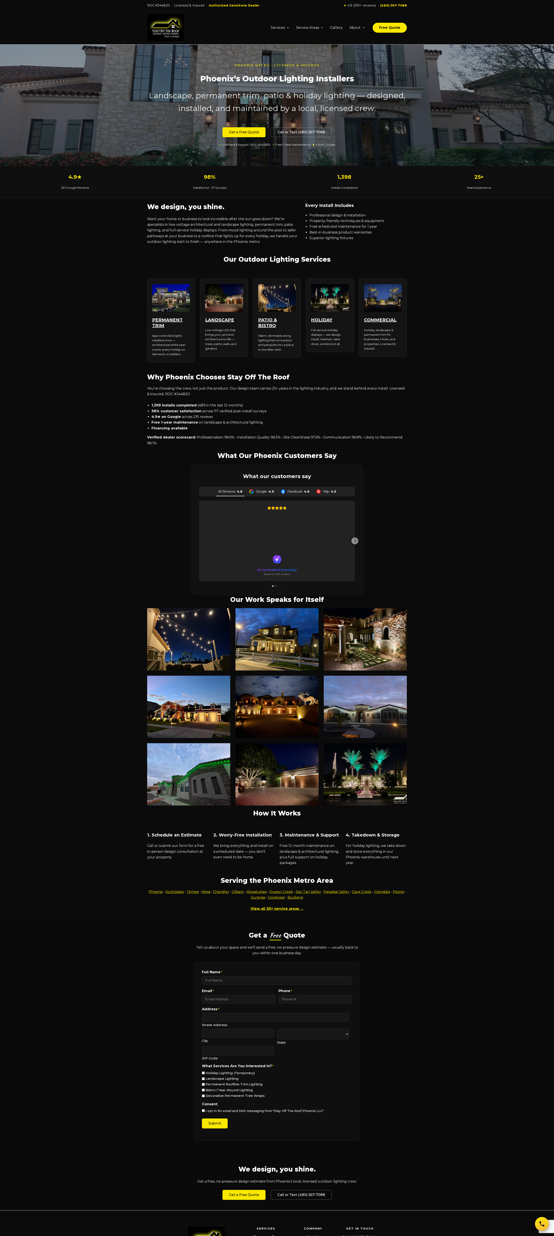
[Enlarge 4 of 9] (224, 681)
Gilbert (238, 892)
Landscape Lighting (222, 1078)
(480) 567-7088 (393, 5)
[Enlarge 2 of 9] (313, 614)
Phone (285, 991)
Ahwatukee (256, 892)
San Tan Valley (308, 892)
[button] (199, 540)
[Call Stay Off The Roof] (542, 1224)
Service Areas (307, 28)
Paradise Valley (336, 892)
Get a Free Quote (244, 132)
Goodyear (276, 897)
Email (208, 991)
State (281, 1042)
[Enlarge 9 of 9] (401, 749)
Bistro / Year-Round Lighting (229, 1090)
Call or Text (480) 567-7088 (301, 132)
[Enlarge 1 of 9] (224, 614)
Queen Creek (281, 892)
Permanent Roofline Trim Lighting (234, 1084)
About (355, 28)
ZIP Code (210, 1058)
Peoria (398, 892)
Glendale (382, 892)
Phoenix (156, 892)
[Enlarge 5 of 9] (313, 681)
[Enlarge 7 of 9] (224, 749)
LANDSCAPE (219, 319)
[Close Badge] (40, 1203)
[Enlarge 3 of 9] (401, 614)
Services (278, 28)
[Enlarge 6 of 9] (401, 681)
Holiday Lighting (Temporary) (230, 1073)
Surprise (258, 897)
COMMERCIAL (380, 319)
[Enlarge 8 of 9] (313, 749)
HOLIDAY (321, 319)
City (205, 1041)
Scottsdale (175, 892)
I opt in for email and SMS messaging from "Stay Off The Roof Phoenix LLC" (265, 1111)
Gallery (336, 28)
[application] (287, 27)
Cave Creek (362, 892)
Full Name (212, 972)
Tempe (193, 892)
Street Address (214, 1025)
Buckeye (295, 897)
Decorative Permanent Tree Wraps (235, 1096)
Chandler (221, 892)
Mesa (205, 892)
